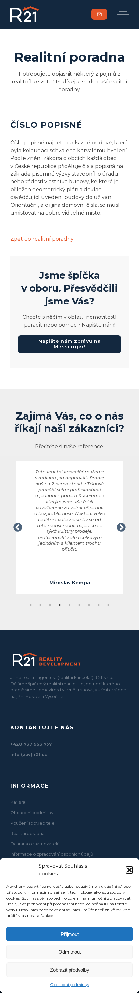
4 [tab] (60, 605)
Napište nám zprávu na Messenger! (69, 344)
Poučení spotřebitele (32, 823)
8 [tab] (98, 605)
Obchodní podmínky (69, 984)
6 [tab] (79, 605)
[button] (129, 870)
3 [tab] (50, 605)
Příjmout (70, 934)
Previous (18, 527)
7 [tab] (89, 605)
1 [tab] (30, 605)
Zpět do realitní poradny (42, 239)
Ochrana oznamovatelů (35, 843)
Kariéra (17, 802)
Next (121, 527)
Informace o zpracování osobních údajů (51, 854)
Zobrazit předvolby (69, 970)
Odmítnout (70, 952)
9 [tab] (108, 605)
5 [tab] (69, 605)
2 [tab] (40, 605)
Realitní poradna (27, 833)
